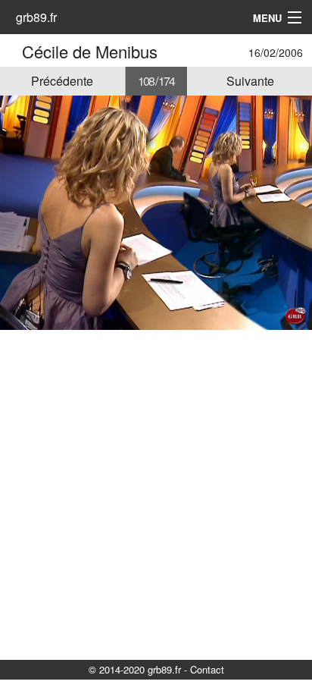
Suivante (250, 80)
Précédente (62, 80)
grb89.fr (36, 17)
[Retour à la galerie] (13, 51)
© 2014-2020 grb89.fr (135, 669)
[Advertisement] (156, 494)
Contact (207, 669)
